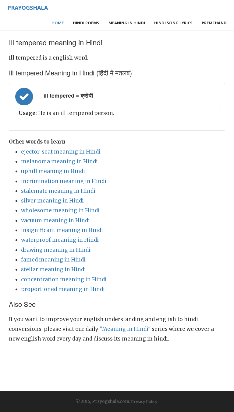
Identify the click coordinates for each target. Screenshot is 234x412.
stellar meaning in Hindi (53, 269)
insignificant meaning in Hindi (62, 230)
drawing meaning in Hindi (55, 250)
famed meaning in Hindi (53, 259)
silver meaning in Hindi (52, 200)
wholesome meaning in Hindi (60, 210)
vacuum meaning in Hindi (55, 220)
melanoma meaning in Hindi (59, 161)
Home (57, 23)
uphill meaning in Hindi (53, 171)
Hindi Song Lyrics (173, 23)
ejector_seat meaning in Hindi (61, 151)
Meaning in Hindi (126, 23)
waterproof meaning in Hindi (60, 240)
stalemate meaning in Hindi (58, 191)
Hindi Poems (86, 23)
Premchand (214, 23)
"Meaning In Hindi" (125, 329)
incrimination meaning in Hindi (63, 181)
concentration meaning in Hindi (64, 279)
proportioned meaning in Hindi (63, 289)
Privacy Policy (144, 401)
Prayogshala (27, 7)
